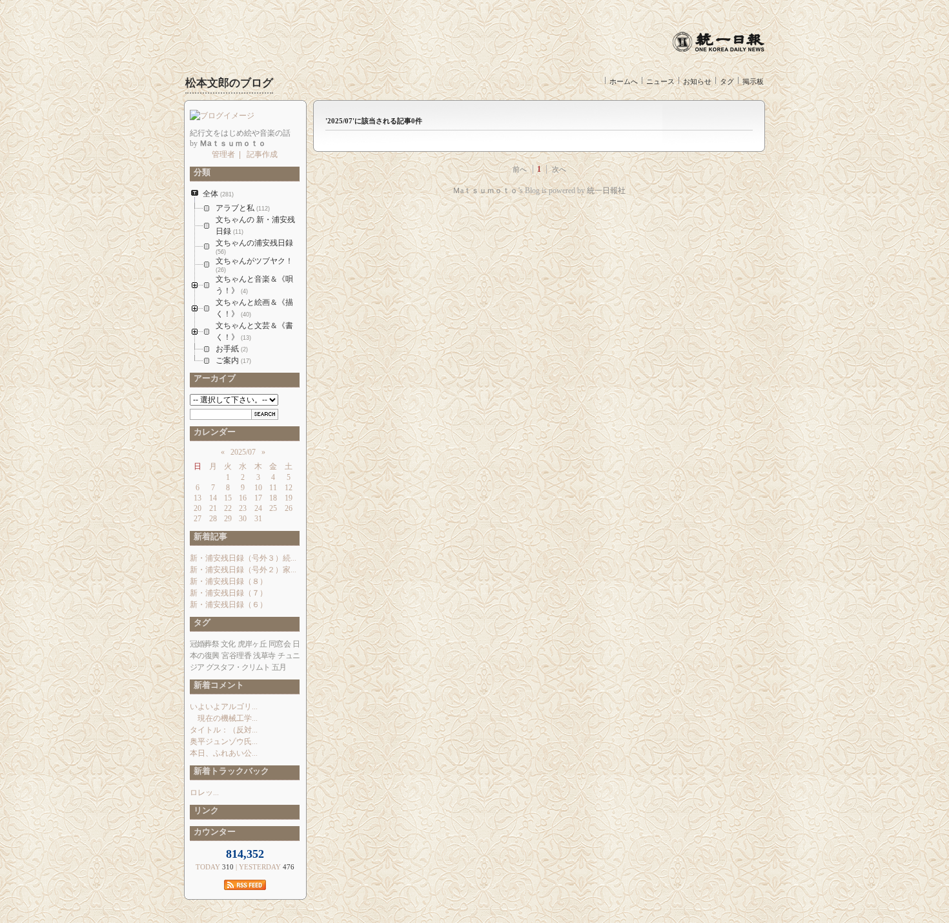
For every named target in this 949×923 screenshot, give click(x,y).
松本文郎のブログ (229, 83)
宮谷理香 (236, 655)
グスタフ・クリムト (238, 667)
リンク (204, 810)
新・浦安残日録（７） (228, 592)
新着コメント (217, 685)
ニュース (660, 81)
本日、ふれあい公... (224, 753)
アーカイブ (213, 378)
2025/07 (243, 452)
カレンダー (213, 432)
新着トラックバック (229, 771)
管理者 (223, 154)
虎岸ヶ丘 (252, 643)
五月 (279, 667)
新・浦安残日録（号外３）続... (243, 558)
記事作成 (262, 154)
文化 (228, 643)
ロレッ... (204, 792)
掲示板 (753, 81)
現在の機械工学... (224, 718)
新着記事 (208, 536)
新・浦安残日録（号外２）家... (243, 569)
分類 (200, 172)
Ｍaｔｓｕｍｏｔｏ (485, 190)
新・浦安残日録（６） (228, 604)
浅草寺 (264, 655)
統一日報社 (606, 190)
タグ (727, 81)
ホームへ (623, 81)
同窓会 (280, 643)
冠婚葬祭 (204, 643)
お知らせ (697, 81)
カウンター (213, 831)
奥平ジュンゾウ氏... (224, 741)
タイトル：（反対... (224, 729)
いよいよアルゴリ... (224, 706)
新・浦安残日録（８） (228, 581)
